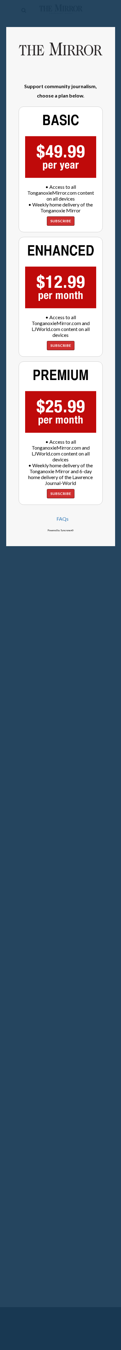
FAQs (62, 519)
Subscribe (60, 221)
